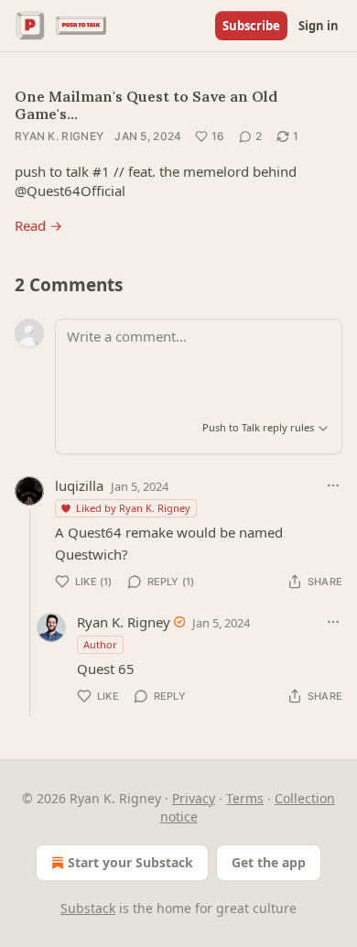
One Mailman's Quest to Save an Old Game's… (146, 105)
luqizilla (79, 485)
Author (100, 644)
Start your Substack (130, 862)
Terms (245, 798)
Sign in (318, 25)
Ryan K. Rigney (59, 136)
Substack (87, 908)
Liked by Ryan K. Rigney (133, 508)
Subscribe (251, 25)
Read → (38, 225)
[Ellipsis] (333, 485)
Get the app (269, 862)
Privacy (193, 798)
